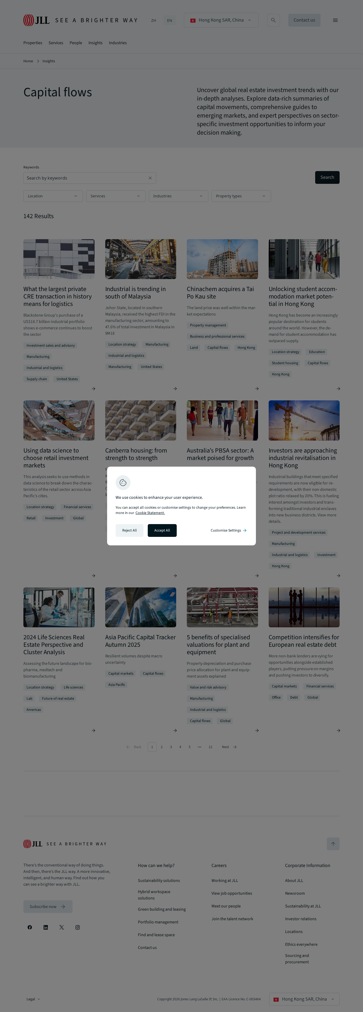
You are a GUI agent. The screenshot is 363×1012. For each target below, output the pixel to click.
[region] (181, 506)
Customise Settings (229, 530)
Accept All (162, 530)
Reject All (129, 530)
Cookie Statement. (150, 513)
